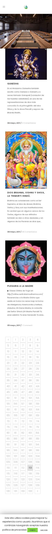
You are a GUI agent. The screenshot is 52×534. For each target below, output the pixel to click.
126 (15, 485)
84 (37, 432)
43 (30, 386)
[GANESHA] (26, 64)
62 (22, 409)
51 (15, 398)
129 (37, 485)
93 (30, 444)
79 (37, 427)
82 (22, 432)
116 (15, 473)
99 (37, 450)
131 (15, 491)
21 (15, 363)
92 (22, 444)
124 (38, 479)
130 (8, 491)
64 (37, 409)
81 (15, 432)
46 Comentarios (29, 231)
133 (30, 491)
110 (8, 467)
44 (37, 386)
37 (22, 380)
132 (23, 491)
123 (30, 479)
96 (15, 450)
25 (8, 368)
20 (8, 363)
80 (8, 432)
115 (8, 473)
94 (37, 444)
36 (15, 380)
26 (15, 368)
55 (8, 403)
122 (23, 479)
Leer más (44, 530)
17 (23, 357)
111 (15, 467)
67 (22, 415)
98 (30, 450)
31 (15, 374)
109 (37, 462)
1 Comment (27, 325)
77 (22, 427)
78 (30, 427)
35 (8, 380)
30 (8, 374)
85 (8, 438)
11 (15, 351)
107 (23, 462)
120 (8, 479)
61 (15, 409)
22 (22, 363)
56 (15, 403)
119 (37, 473)
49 (37, 392)
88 (30, 438)
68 (30, 415)
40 (8, 386)
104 (38, 456)
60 (8, 409)
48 (30, 392)
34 (37, 374)
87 (22, 438)
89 (37, 438)
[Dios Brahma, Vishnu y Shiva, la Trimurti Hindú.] (26, 160)
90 (8, 444)
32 (22, 374)
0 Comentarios (29, 123)
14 (37, 351)
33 (30, 374)
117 (22, 473)
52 (22, 398)
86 (15, 438)
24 (37, 363)
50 (8, 398)
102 (23, 456)
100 (8, 456)
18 (30, 357)
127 (23, 485)
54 (37, 398)
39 (37, 380)
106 (15, 462)
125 (8, 485)
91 (15, 444)
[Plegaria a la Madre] (26, 261)
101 (15, 456)
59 (37, 403)
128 (30, 485)
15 (8, 357)
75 (8, 427)
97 (22, 450)
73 (30, 421)
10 (8, 351)
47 (22, 392)
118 (30, 473)
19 (37, 357)
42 (22, 386)
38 (30, 380)
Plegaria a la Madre (20, 286)
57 (22, 403)
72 (22, 421)
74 (37, 421)
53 (30, 398)
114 (37, 467)
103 (30, 456)
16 (15, 357)
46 (15, 392)
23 (30, 363)
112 (22, 467)
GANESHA (13, 83)
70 (8, 421)
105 (8, 462)
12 (23, 351)
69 (37, 415)
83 (30, 432)
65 (8, 415)
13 (30, 351)
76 (15, 427)
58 (30, 403)
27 (22, 368)
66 (15, 415)
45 (8, 392)
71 (15, 421)
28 (30, 368)
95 (8, 450)
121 (15, 479)
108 (30, 462)
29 (37, 368)
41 (15, 386)
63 (30, 409)
